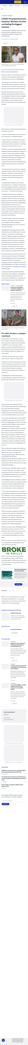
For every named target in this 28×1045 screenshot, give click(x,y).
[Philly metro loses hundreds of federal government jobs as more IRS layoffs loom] (5, 645)
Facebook (7, 590)
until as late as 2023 (7, 155)
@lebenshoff (7, 717)
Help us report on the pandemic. (10, 71)
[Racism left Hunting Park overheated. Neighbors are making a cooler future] (5, 290)
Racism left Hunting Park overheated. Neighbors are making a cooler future (17, 289)
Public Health (17, 5)
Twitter (10, 590)
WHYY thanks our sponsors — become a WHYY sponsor (14, 124)
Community (5, 5)
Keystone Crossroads (16, 613)
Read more (6, 714)
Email (13, 590)
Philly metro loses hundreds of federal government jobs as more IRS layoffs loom (18, 645)
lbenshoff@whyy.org (9, 719)
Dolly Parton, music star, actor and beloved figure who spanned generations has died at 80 (14, 771)
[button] (3, 1040)
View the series (15, 632)
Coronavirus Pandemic (7, 15)
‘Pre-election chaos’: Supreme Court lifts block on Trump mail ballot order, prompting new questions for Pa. (14, 778)
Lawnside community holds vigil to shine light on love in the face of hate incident (18, 667)
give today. (16, 603)
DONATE (18, 2)
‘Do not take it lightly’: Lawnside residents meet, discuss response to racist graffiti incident (18, 687)
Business (11, 5)
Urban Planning (19, 285)
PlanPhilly (13, 285)
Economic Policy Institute (8, 454)
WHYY (5, 2)
